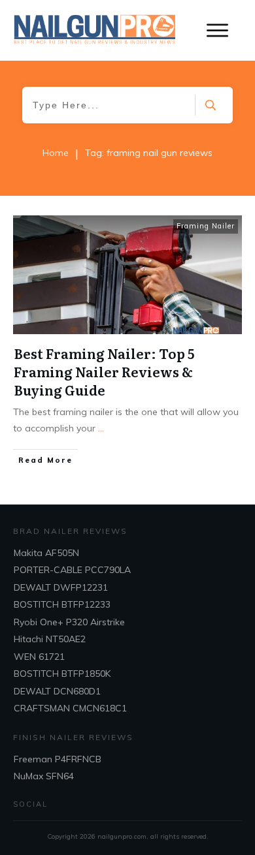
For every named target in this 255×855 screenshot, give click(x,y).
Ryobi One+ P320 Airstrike (69, 622)
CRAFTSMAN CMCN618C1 (70, 708)
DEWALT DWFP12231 (61, 587)
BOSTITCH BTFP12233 (62, 604)
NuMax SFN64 (44, 776)
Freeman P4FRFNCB (57, 759)
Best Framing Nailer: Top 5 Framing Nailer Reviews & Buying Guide (104, 371)
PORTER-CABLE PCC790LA (72, 570)
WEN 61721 (39, 656)
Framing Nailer (206, 225)
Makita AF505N (46, 553)
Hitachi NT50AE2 (50, 639)
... (101, 428)
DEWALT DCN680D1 (57, 691)
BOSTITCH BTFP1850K (62, 673)
